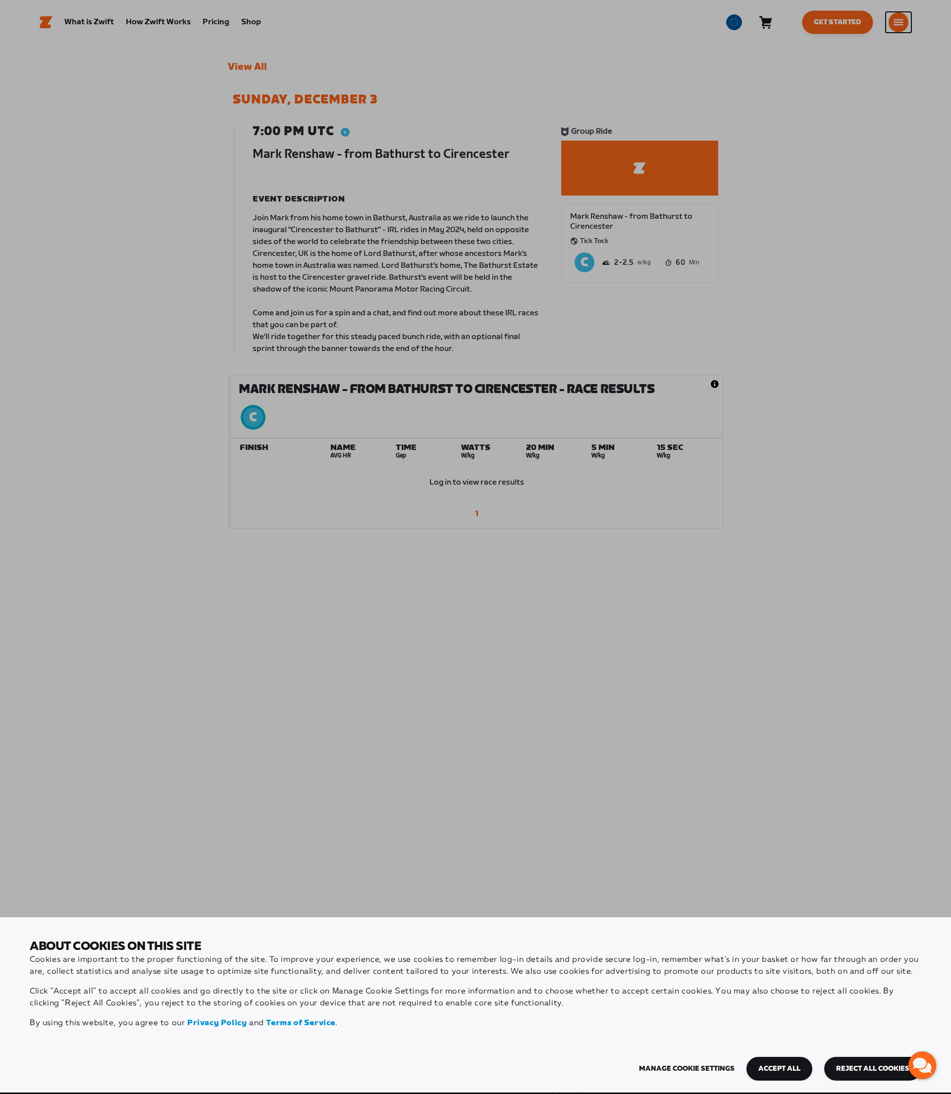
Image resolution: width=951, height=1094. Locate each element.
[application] (922, 1065)
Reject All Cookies (872, 1068)
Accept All (779, 1068)
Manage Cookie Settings (687, 1069)
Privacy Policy (217, 1023)
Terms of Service (300, 1023)
